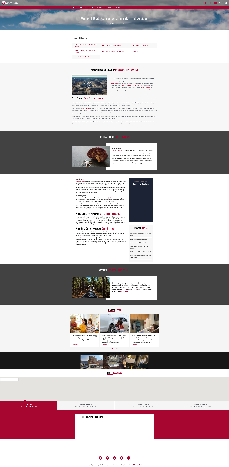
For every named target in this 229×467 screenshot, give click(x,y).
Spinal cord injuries (80, 181)
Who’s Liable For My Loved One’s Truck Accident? (85, 51)
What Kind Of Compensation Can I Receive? (114, 51)
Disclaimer (125, 465)
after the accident (112, 198)
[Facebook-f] (100, 458)
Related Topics (135, 51)
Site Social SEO (137, 465)
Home (74, 7)
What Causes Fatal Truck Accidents (112, 45)
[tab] (28, 405)
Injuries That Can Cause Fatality (140, 45)
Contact (117, 7)
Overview (81, 7)
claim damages (83, 238)
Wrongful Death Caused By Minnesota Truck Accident (86, 45)
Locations (107, 7)
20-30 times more (146, 87)
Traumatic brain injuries (117, 150)
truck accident (143, 283)
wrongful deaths (114, 83)
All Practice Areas (94, 7)
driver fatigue (86, 108)
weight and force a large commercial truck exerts (132, 85)
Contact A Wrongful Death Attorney (83, 57)
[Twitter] (114, 458)
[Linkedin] (107, 458)
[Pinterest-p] (128, 458)
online (135, 289)
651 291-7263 (124, 291)
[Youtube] (121, 458)
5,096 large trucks (149, 89)
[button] (90, 85)
